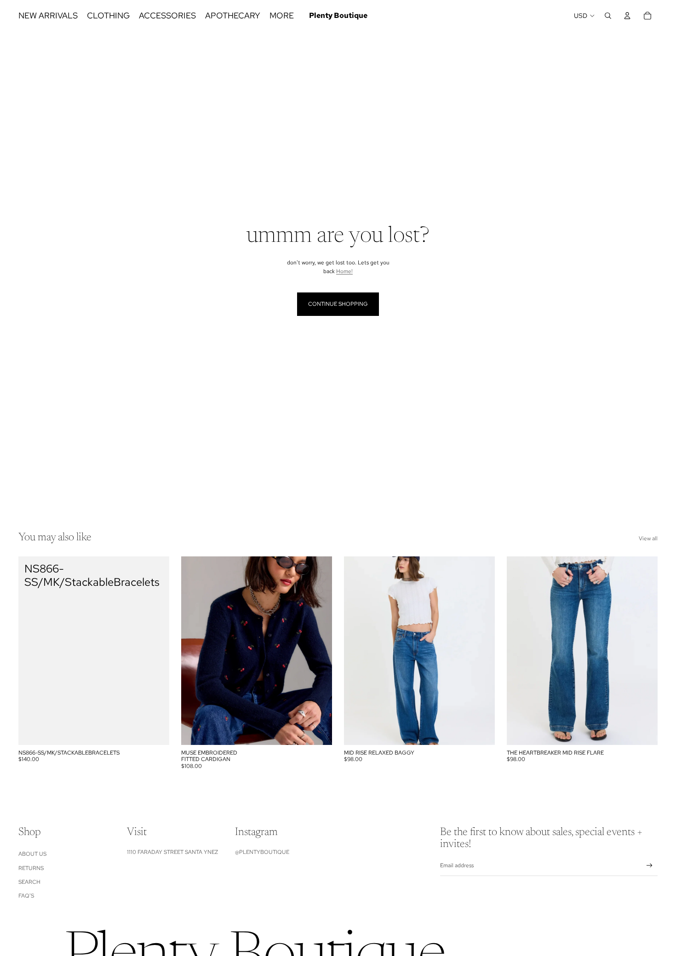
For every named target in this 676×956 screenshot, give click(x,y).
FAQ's (26, 895)
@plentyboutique (262, 852)
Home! (344, 271)
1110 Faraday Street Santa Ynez (172, 852)
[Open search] (608, 16)
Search (29, 882)
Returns (31, 868)
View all (648, 538)
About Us (32, 854)
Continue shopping (338, 304)
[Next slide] (318, 651)
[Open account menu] (627, 16)
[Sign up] (650, 866)
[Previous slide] (195, 651)
